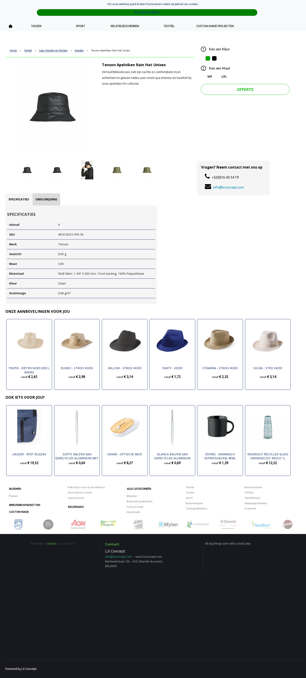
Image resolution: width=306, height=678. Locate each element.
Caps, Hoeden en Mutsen (53, 50)
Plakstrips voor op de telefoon (86, 487)
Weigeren (264, 12)
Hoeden (79, 50)
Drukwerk (250, 508)
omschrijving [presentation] (46, 199)
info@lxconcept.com (228, 187)
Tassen (36, 26)
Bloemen (15, 488)
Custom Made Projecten (215, 26)
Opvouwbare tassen (80, 492)
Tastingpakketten (196, 508)
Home (10, 26)
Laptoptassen (76, 497)
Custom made (19, 511)
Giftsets (249, 492)
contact (51, 543)
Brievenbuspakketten (24, 504)
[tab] (18, 199)
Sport (80, 26)
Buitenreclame (194, 503)
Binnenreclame (253, 487)
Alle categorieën (139, 488)
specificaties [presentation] (19, 199)
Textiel (169, 26)
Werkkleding (252, 497)
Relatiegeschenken (125, 26)
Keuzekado (76, 506)
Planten (13, 495)
